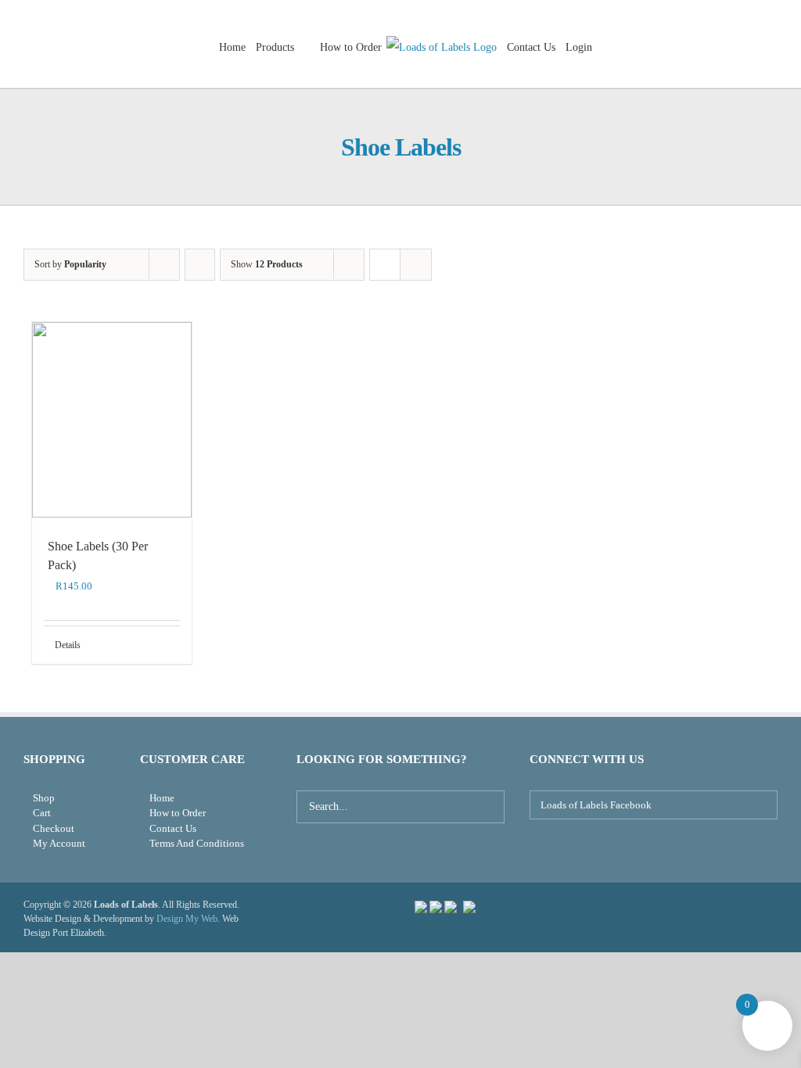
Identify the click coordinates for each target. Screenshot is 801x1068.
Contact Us (172, 828)
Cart (42, 813)
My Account (59, 843)
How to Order (177, 813)
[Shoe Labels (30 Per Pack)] (112, 420)
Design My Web (186, 918)
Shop (44, 798)
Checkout (53, 828)
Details (68, 645)
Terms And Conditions (196, 843)
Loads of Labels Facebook (595, 805)
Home (161, 798)
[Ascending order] (200, 265)
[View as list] (415, 264)
